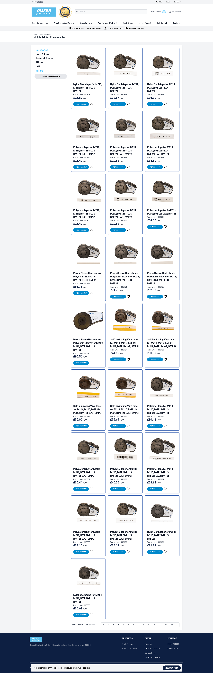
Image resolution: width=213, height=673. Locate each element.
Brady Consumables (40, 23)
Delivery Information (152, 657)
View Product (81, 104)
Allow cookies (171, 668)
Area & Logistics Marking (64, 23)
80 (166, 625)
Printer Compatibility (50, 76)
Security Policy (150, 653)
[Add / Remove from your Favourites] (91, 104)
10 (154, 625)
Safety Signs (128, 23)
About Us (159, 2)
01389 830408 (37, 2)
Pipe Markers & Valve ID (107, 23)
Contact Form (173, 648)
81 (172, 625)
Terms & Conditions (152, 648)
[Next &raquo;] (177, 624)
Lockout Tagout (145, 23)
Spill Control (162, 23)
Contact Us (177, 2)
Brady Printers (86, 23)
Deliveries (168, 2)
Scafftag (176, 23)
